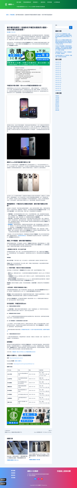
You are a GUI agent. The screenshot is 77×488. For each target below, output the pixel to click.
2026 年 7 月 (58, 64)
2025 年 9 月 (58, 84)
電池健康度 (10, 224)
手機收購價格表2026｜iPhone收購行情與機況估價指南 (31, 6)
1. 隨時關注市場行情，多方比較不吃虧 (24, 74)
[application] (38, 2)
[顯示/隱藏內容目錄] (40, 68)
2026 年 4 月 (58, 70)
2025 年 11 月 (58, 80)
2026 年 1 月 (58, 76)
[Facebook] (35, 479)
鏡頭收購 (57, 110)
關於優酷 (19, 2)
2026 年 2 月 (58, 74)
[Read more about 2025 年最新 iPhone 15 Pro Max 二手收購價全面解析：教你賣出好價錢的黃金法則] (39, 446)
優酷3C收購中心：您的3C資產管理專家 (23, 81)
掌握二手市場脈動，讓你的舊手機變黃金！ (23, 73)
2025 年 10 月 (58, 82)
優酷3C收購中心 (18, 360)
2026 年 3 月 (58, 72)
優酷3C (11, 4)
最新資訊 (43, 2)
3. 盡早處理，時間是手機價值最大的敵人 (24, 77)
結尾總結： (18, 80)
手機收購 (8, 460)
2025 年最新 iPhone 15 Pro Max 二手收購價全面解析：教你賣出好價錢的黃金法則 (39, 455)
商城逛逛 (35, 2)
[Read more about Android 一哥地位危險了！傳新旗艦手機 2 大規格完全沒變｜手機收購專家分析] (17, 447)
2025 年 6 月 (58, 90)
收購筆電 (57, 102)
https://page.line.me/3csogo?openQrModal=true (24, 363)
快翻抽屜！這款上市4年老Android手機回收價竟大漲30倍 (23, 351)
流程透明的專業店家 (22, 235)
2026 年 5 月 (58, 68)
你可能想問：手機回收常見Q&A (21, 78)
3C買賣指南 (57, 2)
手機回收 (57, 96)
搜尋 (56, 25)
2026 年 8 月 (58, 62)
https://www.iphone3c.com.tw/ (16, 358)
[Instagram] (38, 479)
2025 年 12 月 (58, 78)
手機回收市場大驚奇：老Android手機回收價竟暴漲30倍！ (26, 69)
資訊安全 (57, 108)
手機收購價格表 (27, 2)
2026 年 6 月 (58, 66)
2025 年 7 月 (58, 88)
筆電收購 (57, 106)
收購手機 (57, 100)
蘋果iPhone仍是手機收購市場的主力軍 (23, 70)
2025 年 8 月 (58, 86)
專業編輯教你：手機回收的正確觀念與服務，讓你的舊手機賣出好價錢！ (28, 72)
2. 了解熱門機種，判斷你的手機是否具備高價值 (25, 76)
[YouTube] (42, 479)
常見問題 (49, 2)
